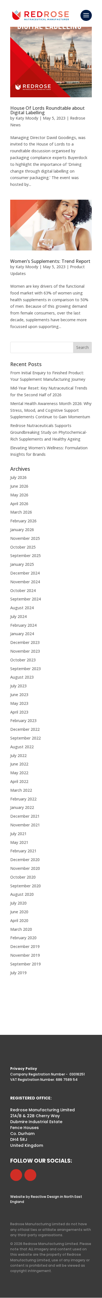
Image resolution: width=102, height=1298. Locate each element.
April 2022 (19, 781)
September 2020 (25, 885)
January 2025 (22, 564)
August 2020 (22, 894)
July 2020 (18, 903)
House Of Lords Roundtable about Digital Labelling (47, 110)
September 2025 (25, 555)
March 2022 (21, 790)
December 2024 (25, 573)
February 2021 (23, 850)
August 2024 (22, 607)
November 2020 (25, 868)
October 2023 (23, 660)
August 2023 (22, 677)
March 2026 (21, 512)
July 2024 (18, 616)
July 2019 (18, 972)
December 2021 (25, 816)
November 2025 (25, 538)
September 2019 (25, 964)
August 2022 (22, 746)
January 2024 (22, 633)
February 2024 (23, 625)
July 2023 (18, 685)
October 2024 (23, 590)
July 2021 (18, 833)
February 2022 (23, 799)
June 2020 (19, 911)
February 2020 (23, 937)
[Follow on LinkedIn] (16, 1175)
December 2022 (25, 729)
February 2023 (23, 720)
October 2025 (23, 547)
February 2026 (23, 520)
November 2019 (25, 955)
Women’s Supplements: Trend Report (50, 261)
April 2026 (19, 503)
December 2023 (25, 642)
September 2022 (25, 738)
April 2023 (19, 712)
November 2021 (25, 825)
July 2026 (18, 477)
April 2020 (19, 920)
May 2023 (19, 703)
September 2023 (25, 668)
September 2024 (25, 599)
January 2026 (22, 529)
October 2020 (23, 877)
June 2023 (19, 694)
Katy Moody (27, 118)
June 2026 (19, 486)
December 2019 (25, 946)
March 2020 (21, 929)
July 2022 (18, 755)
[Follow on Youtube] (30, 1175)
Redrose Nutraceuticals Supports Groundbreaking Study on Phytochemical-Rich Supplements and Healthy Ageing (48, 432)
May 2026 (19, 495)
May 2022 (19, 772)
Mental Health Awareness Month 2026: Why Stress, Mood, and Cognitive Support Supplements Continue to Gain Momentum (51, 410)
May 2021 (19, 842)
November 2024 (25, 581)
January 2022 (22, 807)
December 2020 (25, 859)
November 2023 (25, 651)
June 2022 (19, 764)
